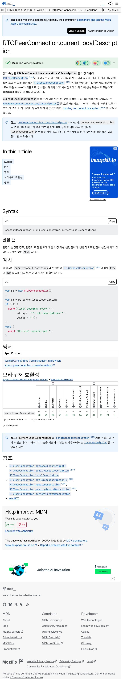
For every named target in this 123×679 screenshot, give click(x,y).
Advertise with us (12, 637)
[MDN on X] (16, 604)
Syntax (8, 161)
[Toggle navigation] (117, 3)
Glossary (86, 643)
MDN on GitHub (51, 643)
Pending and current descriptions (82, 108)
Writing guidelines (52, 631)
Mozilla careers (11, 631)
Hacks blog (87, 649)
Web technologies (91, 620)
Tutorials (86, 637)
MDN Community (52, 620)
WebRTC (14, 498)
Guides (85, 631)
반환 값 (9, 240)
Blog (5, 625)
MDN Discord (50, 637)
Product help (10, 649)
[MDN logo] (9, 589)
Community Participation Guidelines (47, 666)
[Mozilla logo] (13, 661)
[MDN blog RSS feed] (27, 604)
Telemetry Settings (70, 661)
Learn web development (95, 625)
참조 (6, 182)
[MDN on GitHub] (4, 604)
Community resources (54, 625)
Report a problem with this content (60, 545)
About (6, 620)
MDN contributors (76, 540)
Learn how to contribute (19, 531)
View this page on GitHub (19, 545)
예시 (6, 167)
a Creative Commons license (26, 677)
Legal (90, 661)
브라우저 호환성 (13, 177)
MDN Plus (8, 643)
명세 (6, 172)
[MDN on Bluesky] (10, 604)
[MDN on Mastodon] (22, 604)
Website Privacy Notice (40, 661)
